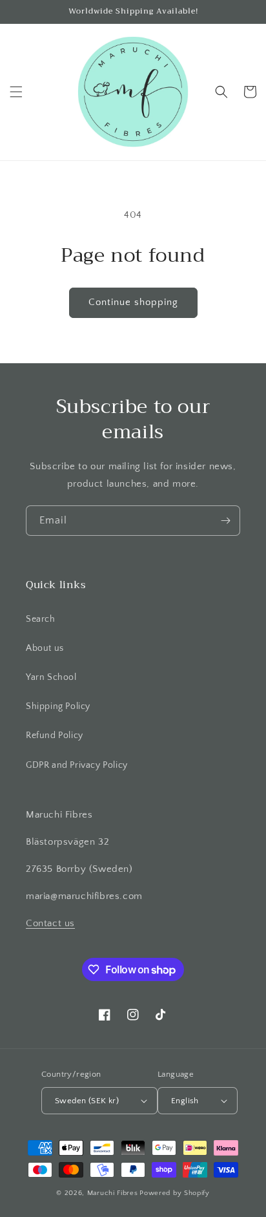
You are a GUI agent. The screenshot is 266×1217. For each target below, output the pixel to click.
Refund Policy (54, 735)
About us (45, 648)
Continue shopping (133, 302)
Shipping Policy (58, 706)
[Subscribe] (225, 520)
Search (41, 619)
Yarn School (51, 677)
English (185, 1100)
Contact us (50, 923)
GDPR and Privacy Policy (77, 765)
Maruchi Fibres (112, 1193)
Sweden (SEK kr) (87, 1100)
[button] (16, 92)
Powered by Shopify (174, 1193)
